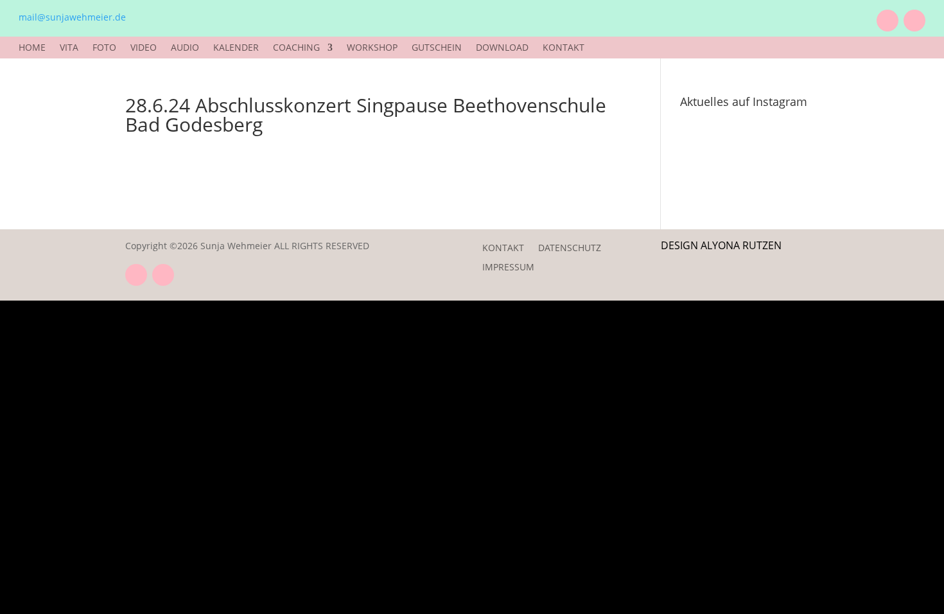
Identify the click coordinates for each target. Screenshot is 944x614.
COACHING (296, 48)
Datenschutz (569, 248)
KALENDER (236, 48)
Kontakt (503, 248)
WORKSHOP (372, 48)
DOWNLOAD (502, 48)
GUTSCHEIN (437, 48)
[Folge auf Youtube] (887, 20)
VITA (69, 48)
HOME (32, 48)
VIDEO (143, 48)
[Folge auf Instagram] (914, 20)
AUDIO (185, 48)
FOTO (104, 48)
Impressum (508, 268)
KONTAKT (563, 48)
